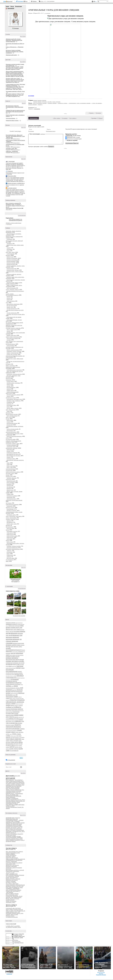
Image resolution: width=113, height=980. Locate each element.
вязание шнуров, (11, 264)
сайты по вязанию (11, 288)
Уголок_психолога (10, 885)
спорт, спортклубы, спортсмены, (14, 516)
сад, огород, (9, 503)
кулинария (15, 679)
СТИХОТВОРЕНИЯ (20, 885)
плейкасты (9, 707)
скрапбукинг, (10, 497)
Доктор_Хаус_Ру (16, 792)
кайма (10, 666)
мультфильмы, (10, 509)
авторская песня (19, 622)
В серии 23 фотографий (19, 615)
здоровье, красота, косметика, (13, 328)
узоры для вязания (96, 103)
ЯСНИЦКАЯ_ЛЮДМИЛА (16, 837)
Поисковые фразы (18, 942)
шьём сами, (9, 539)
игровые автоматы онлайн (15, 661)
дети (12, 646)
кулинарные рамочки (11, 681)
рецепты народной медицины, (14, 436)
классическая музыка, (12, 423)
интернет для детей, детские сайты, (16, 314)
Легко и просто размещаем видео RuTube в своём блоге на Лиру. (14, 72)
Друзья (12, 6)
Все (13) (23, 127)
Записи (7, 6)
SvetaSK (22, 822)
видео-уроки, (10, 542)
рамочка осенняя (14, 719)
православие (8, 710)
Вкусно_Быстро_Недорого (12, 898)
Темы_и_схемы (10, 859)
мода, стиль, (9, 417)
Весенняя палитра (15, 579)
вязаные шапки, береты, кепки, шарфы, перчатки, (14, 283)
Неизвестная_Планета (17, 851)
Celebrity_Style (9, 914)
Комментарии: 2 (16, 146)
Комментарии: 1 (16, 138)
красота (13, 678)
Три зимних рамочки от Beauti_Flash (15, 91)
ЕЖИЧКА (8, 793)
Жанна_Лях (9, 794)
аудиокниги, (10, 239)
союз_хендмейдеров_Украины (13, 890)
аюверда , (9, 550)
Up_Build (15, 914)
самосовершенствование (11, 730)
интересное (9, 663)
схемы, (8, 464)
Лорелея (8, 852)
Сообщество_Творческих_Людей (14, 896)
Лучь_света (22, 831)
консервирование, (11, 387)
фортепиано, (10, 430)
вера (21, 626)
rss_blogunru (9, 927)
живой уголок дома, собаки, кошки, (15, 245)
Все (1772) (23, 815)
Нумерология (9, 871)
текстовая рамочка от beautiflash (17, 737)
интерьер (9, 664)
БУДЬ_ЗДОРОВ (10, 875)
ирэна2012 (17, 840)
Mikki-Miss (18, 786)
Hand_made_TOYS (10, 864)
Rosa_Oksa (8, 788)
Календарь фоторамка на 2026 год (15, 43)
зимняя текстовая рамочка (17, 655)
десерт (8, 646)
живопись (9, 651)
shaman (13, 622)
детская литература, (12, 308)
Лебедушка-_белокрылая (12, 831)
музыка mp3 (10, 691)
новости (20, 696)
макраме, (9, 488)
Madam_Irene (21, 785)
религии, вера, (9, 476)
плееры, (9, 457)
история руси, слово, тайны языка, (14, 358)
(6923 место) (9, 209)
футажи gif (8, 745)
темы (22, 739)
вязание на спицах (62, 103)
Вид (95, 1)
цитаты (16, 745)
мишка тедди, (10, 490)
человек (20, 745)
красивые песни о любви (11, 675)
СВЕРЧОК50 (21, 804)
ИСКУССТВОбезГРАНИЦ (12, 893)
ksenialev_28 (9, 827)
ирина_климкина (10, 840)
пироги (12, 705)
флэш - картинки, (11, 466)
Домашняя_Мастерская (12, 857)
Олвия (18, 802)
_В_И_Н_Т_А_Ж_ (10, 872)
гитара (18, 645)
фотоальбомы (9, 743)
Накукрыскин (9, 224)
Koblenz (13, 783)
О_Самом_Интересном (12, 917)
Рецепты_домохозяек (11, 861)
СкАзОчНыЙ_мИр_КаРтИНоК (13, 908)
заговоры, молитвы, (12, 478)
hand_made (9, 887)
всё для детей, (10, 305)
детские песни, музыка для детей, (15, 310)
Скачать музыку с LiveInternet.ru (16, 183)
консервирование (11, 671)
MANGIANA (8, 786)
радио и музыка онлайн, (13, 429)
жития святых (15, 651)
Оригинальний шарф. (11, 55)
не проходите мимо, (11, 439)
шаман (7, 747)
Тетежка (19, 836)
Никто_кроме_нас (20, 801)
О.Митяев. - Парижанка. (12, 151)
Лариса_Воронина (10, 797)
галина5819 (9, 792)
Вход (26, 1)
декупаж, (9, 485)
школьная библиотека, (12, 547)
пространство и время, (12, 338)
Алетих (15, 829)
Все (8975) (23, 61)
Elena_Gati (15, 819)
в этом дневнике (11, 760)
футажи (21, 743)
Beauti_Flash (20, 781)
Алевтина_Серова (10, 791)
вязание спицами (12, 642)
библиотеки (11, 625)
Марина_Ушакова (10, 799)
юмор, (7, 561)
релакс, (8, 475)
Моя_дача (8, 851)
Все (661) (23, 773)
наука (14, 695)
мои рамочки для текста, (13, 454)
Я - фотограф (11, 161)
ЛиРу (17, 883)
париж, (8, 299)
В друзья (16, 28)
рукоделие (15, 729)
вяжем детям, (10, 256)
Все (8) (24, 103)
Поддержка (92, 1)
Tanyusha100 (6, 8)
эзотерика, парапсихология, (13, 549)
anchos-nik (15, 825)
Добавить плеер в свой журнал (13, 223)
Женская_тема (9, 897)
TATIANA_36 (9, 824)
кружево (18, 677)
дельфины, (9, 243)
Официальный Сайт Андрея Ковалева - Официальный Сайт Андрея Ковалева (14, 40)
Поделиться (98, 113)
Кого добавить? (19, 780)
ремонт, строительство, (12, 353)
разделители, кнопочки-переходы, (15, 460)
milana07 (8, 787)
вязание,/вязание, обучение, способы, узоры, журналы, (47, 101)
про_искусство (21, 859)
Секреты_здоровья (11, 881)
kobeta (20, 826)
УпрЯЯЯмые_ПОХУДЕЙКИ (12, 888)
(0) (16, 41)
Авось (42, 1)
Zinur (23, 789)
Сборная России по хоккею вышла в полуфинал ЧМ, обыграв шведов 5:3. (15, 112)
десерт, (8, 384)
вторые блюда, (10, 381)
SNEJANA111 (9, 822)
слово (16, 732)
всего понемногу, (11, 482)
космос (20, 671)
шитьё (12, 747)
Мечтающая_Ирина (20, 799)
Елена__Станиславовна (17, 793)
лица (22, 684)
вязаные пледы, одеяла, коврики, (15, 271)
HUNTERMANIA (10, 820)
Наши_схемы (9, 909)
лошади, (9, 247)
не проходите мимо (12, 696)
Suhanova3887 (16, 822)
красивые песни (18, 674)
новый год (9, 698)
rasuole (14, 827)
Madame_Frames (10, 915)
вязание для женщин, (12, 258)
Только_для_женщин (11, 901)
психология (16, 712)
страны (19, 734)
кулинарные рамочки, (12, 452)
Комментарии (18, 6)
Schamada (16, 788)
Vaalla (20, 824)
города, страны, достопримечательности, (12, 294)
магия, (8, 553)
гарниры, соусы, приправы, (13, 383)
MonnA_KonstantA (15, 787)
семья (13, 732)
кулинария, (8, 380)
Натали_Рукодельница (11, 834)
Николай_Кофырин (11, 801)
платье (21, 705)
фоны (21, 742)
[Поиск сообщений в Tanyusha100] (21, 758)
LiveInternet (8, 2)
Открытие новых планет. (12, 120)
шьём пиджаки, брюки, (12, 536)
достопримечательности (14, 650)
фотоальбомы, (9, 527)
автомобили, (10, 522)
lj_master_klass (9, 926)
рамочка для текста (14, 718)
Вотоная (19, 829)
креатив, (8, 378)
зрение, (9, 331)
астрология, (10, 552)
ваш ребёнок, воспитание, (13, 304)
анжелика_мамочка (11, 839)
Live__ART (17, 912)
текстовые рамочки (13, 739)
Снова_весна (9, 835)
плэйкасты (17, 707)
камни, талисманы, (10, 365)
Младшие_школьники (11, 866)
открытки (13, 700)
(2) (6, 108)
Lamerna (18, 783)
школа (16, 747)
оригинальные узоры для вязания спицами (79, 103)
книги (22, 668)
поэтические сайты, (12, 405)
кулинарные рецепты (13, 683)
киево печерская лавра (11, 668)
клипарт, (9, 451)
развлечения (10, 715)
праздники (10, 711)
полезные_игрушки (11, 862)
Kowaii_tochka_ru (10, 912)
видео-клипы (11, 627)
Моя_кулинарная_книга (12, 895)
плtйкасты (16, 705)
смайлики (42, 134)
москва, (8, 296)
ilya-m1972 (8, 783)
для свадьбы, (10, 487)
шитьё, (7, 530)
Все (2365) (23, 36)
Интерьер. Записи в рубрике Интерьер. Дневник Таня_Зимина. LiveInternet (14, 51)
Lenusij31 (8, 821)
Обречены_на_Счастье (12, 880)
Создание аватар (12, 188)
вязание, (8, 255)
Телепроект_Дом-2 (10, 902)
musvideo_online (16, 927)
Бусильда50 (18, 791)
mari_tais (14, 786)
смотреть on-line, (10, 507)
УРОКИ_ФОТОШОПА (11, 855)
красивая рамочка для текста (12, 672)
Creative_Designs (10, 900)
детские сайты (18, 646)
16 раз (35, 107)
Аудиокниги (19, 867)
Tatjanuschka (18, 789)
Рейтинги (34, 1)
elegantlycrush (9, 826)
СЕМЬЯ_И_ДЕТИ (10, 806)
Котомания (14, 887)
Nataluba (17, 821)
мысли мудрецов (14, 693)
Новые (100, 118)
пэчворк (16, 713)
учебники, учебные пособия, (14, 546)
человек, (9, 340)
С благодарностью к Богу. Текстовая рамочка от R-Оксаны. (15, 85)
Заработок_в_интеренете (12, 865)
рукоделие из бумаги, (12, 495)
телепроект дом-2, (11, 446)
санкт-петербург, (11, 301)
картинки (20, 666)
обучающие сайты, (11, 514)
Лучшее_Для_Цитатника (12, 891)
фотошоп (16, 743)
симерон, (9, 556)
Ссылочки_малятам (18, 909)
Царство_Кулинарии (19, 875)
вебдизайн (17, 625)
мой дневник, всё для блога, (13, 455)
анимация (14, 624)
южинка (8, 808)
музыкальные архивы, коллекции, (15, 426)
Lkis (16, 785)
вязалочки (8, 869)
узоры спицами (14, 740)
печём (8, 705)
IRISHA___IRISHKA (18, 820)
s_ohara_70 (19, 827)
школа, (7, 540)
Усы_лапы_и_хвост (11, 883)
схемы (8, 736)
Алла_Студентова (10, 777)
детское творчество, (12, 313)
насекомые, (9, 249)
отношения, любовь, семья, (13, 443)
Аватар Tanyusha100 (15, 19)
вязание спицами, (11, 262)
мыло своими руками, (12, 415)
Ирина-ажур (17, 775)
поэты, (8, 406)
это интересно (14, 750)
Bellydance (8, 886)
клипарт (18, 668)
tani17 (7, 829)
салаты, (9, 396)
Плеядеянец (9, 803)
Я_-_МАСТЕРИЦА (13, 892)
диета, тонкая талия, (12, 329)
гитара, (8, 421)
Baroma (15, 781)
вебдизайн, (9, 449)
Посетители (17, 941)
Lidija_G (13, 821)
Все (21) (23, 567)
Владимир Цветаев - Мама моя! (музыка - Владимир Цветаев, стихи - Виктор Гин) (15, 136)
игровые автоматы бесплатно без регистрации (15, 658)
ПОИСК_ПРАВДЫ (10, 854)
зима (11, 655)
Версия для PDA (101, 972)
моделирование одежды (13, 688)
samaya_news (19, 913)
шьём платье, (10, 537)
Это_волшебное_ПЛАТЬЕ (12, 876)
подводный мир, (11, 253)
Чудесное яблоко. (10, 118)
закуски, (9, 386)
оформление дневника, (12, 448)
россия (8, 729)
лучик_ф (22, 840)
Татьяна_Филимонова (11, 807)
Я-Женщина (16, 871)
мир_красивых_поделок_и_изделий (15, 870)
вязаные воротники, (12, 268)
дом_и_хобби (19, 839)
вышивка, (9, 484)
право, (8, 411)
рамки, (8, 463)
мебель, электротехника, (13, 350)
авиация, (9, 520)
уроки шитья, (10, 533)
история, (8, 364)
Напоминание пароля (50, 131)
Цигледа (8, 837)
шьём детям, (10, 534)
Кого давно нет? (10, 780)
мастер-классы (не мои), (12, 414)
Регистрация (20, 1)
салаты (22, 728)
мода (16, 686)
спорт (10, 734)
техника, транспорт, (11, 519)
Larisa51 (22, 783)
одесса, (8, 298)
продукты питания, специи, (13, 394)
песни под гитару (19, 703)
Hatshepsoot (21, 782)
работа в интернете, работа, (13, 472)
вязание (14, 633)
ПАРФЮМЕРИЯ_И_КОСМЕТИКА (14, 860)
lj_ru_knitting (17, 926)
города (22, 645)
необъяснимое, (10, 345)
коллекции (10, 670)
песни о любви (10, 703)
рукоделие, (9, 479)
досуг (23, 650)
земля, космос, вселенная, (12, 337)
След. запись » (72, 118)
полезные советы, (11, 458)
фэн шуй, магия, (11, 558)
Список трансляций (11, 923)
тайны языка (13, 735)
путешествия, (9, 470)
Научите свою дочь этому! (13, 78)
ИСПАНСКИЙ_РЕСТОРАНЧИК (13, 796)
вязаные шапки (11, 645)
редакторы (14, 723)
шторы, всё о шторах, (12, 354)
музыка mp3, (10, 424)
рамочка (16, 717)
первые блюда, (10, 390)
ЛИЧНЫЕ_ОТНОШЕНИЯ (12, 798)
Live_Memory (19, 862)
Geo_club (21, 886)
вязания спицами (52, 103)
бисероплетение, (11, 481)
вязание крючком (12, 638)
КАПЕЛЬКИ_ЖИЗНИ (11, 913)
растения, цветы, (10, 473)
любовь (8, 686)
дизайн (8, 648)
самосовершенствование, (12, 504)
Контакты (101, 973)
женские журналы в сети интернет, (15, 291)
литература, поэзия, (11, 397)
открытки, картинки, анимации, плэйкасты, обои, (13, 441)
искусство (15, 664)
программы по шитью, (12, 531)
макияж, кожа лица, (11, 335)
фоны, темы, (10, 467)
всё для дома (15, 629)
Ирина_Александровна (18, 830)
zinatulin (11, 829)
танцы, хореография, (11, 517)
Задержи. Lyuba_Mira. (11, 148)
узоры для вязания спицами (39, 103)
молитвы (14, 690)
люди (12, 686)
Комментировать (33, 118)
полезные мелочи (17, 709)
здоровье (19, 653)
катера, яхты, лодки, (12, 523)
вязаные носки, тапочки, (13, 270)
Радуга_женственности (12, 877)
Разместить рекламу (101, 974)
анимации (9, 624)
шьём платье (13, 749)
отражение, (9, 402)
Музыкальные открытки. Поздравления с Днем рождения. (14, 106)
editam (19, 825)
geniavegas (15, 782)
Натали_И (13, 832)
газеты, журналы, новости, (12, 289)
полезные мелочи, (10, 469)
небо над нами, (10, 528)
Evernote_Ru (22, 910)
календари (14, 666)
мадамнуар (8, 841)
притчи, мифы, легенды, (13, 408)
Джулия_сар (9, 830)
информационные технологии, (14, 370)
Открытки (10, 171)
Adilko (11, 781)
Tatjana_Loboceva (10, 789)
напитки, (9, 389)
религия (12, 725)
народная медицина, (11, 432)
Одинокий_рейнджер (11, 802)
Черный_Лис (20, 807)
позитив (8, 709)
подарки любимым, (11, 445)
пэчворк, (9, 494)
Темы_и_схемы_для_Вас (12, 910)
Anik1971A (17, 817)
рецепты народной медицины (13, 726)
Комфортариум (17, 897)
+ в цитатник (47, 13)
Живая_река (15, 794)
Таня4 (14, 835)
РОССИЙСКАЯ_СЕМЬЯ (12, 804)
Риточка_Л (15, 803)
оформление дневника (15, 702)
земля (8, 655)
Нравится (91, 113)
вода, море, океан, (10, 252)
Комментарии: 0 (16, 149)
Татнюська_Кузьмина (11, 836)
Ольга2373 (20, 834)
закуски (13, 653)
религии (8, 725)
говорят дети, (10, 307)
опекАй (15, 859)
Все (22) (23, 159)
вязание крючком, (11, 261)
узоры (7, 740)
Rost (13, 788)
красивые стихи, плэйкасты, (14, 400)
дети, (7, 302)
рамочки (13, 721)
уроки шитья (14, 742)
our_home (20, 887)
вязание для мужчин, (12, 259)
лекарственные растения (13, 684)
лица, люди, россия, (11, 409)
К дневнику (65, 118)
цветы (13, 745)
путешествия (10, 713)
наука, (7, 437)
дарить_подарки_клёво (12, 874)
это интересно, (9, 559)
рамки (16, 715)
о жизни (13, 698)
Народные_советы (10, 856)
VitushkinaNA (9, 825)
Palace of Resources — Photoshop (14, 47)
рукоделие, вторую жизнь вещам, (14, 500)
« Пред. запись (56, 118)
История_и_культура (11, 882)
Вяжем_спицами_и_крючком (13, 878)
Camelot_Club (14, 886)
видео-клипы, (10, 420)
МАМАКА (8, 832)
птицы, (8, 250)
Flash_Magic (9, 782)
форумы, (8, 525)
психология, (10, 506)
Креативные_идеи (15, 852)
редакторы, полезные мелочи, (14, 374)
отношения (21, 700)
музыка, (8, 418)
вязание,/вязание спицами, (39, 100)
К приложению (22, 215)
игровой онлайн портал (12, 656)
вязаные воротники (18, 643)
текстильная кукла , (11, 498)
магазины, (8, 412)
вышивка (17, 631)
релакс (20, 723)
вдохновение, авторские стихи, (14, 399)
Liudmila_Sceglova (10, 785)
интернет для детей (18, 663)
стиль (14, 734)
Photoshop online (12, 176)
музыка (20, 690)
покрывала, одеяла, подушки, (14, 351)
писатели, (9, 403)
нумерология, (10, 555)
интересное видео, (10, 344)
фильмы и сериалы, (12, 510)
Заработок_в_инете (11, 867)
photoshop (8, 622)
